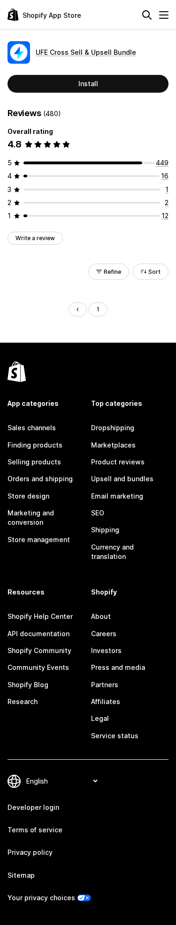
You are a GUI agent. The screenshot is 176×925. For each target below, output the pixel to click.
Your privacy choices (41, 898)
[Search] (147, 15)
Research (23, 701)
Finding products (35, 445)
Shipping (105, 530)
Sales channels (32, 428)
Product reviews (118, 462)
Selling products (34, 462)
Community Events (38, 667)
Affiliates (105, 701)
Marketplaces (113, 445)
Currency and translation (112, 551)
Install (88, 84)
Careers (103, 634)
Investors (106, 650)
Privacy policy (30, 852)
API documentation (38, 634)
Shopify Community (39, 650)
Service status (114, 736)
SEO (97, 513)
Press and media (118, 667)
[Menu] (163, 15)
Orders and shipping (40, 479)
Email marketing (117, 496)
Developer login (33, 807)
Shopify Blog (28, 685)
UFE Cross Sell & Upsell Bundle (86, 52)
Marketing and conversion (31, 517)
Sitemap (21, 875)
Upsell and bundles (122, 479)
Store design (28, 496)
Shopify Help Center (40, 616)
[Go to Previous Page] (77, 309)
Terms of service (35, 830)
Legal (100, 718)
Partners (104, 685)
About (101, 616)
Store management (39, 539)
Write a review (35, 238)
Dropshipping (112, 428)
